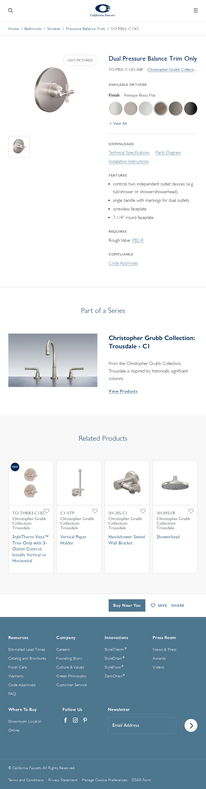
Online (14, 730)
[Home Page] (103, 10)
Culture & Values (70, 667)
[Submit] (191, 725)
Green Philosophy (71, 676)
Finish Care (17, 667)
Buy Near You (127, 605)
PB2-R (138, 240)
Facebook (65, 720)
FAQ (12, 694)
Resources (18, 637)
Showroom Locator (24, 721)
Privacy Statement (63, 780)
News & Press (164, 649)
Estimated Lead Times (26, 649)
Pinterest (85, 720)
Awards (159, 658)
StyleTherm (116, 649)
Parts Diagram (168, 152)
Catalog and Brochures (27, 658)
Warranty (16, 676)
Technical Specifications (129, 152)
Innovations (116, 637)
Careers (63, 649)
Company (66, 637)
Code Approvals (123, 263)
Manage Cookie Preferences (105, 780)
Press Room (164, 637)
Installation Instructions (129, 161)
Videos (158, 667)
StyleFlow (114, 667)
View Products (123, 391)
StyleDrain (114, 658)
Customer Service (71, 685)
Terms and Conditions (26, 780)
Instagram (75, 720)
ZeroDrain (115, 676)
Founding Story (69, 658)
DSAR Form (141, 780)
